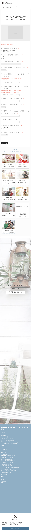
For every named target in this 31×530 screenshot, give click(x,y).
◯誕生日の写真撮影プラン (7, 465)
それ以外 (4, 129)
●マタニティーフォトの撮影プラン (9, 470)
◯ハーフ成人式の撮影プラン (8, 469)
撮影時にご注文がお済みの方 (9, 50)
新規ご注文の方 (6, 51)
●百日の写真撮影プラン (6, 459)
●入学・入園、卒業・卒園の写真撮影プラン (11, 467)
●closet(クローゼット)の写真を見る (9, 443)
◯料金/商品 (4, 454)
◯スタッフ (3, 445)
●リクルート (4, 447)
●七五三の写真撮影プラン (7, 464)
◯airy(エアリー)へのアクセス (8, 438)
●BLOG (2, 479)
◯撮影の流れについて (6, 472)
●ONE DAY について (6, 435)
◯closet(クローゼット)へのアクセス (10, 442)
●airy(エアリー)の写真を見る (8, 440)
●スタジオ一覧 (4, 437)
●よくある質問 (4, 474)
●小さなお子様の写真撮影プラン (9, 460)
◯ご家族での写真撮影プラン (8, 462)
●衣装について (4, 452)
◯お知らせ (3, 481)
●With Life (3, 482)
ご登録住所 (5, 127)
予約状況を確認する (15, 292)
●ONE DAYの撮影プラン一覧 (8, 455)
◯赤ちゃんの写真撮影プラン (8, 457)
